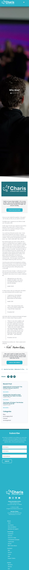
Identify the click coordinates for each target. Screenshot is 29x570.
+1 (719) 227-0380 (14, 507)
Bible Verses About (12, 545)
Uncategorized (7, 420)
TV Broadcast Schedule (13, 539)
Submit (7, 461)
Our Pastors (11, 525)
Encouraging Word (8, 416)
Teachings (10, 532)
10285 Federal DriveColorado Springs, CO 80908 (14, 503)
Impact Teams (11, 558)
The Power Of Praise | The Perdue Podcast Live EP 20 (13, 403)
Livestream (10, 533)
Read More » (6, 392)
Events (9, 562)
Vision (9, 523)
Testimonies (11, 541)
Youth (9, 554)
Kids (9, 556)
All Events (10, 564)
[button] (24, 2)
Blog (4, 414)
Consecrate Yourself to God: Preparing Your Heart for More (12, 395)
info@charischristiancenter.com (14, 508)
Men (9, 550)
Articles (9, 543)
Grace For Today (12, 537)
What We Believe (12, 527)
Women (10, 552)
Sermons (10, 535)
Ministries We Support (13, 529)
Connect (9, 548)
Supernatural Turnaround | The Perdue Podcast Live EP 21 (12, 387)
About (9, 521)
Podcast (5, 418)
